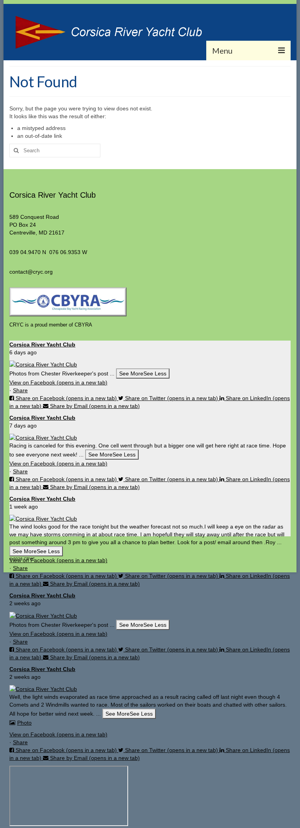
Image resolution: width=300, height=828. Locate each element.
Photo (24, 723)
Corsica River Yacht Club (42, 344)
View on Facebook (58, 382)
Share (20, 390)
